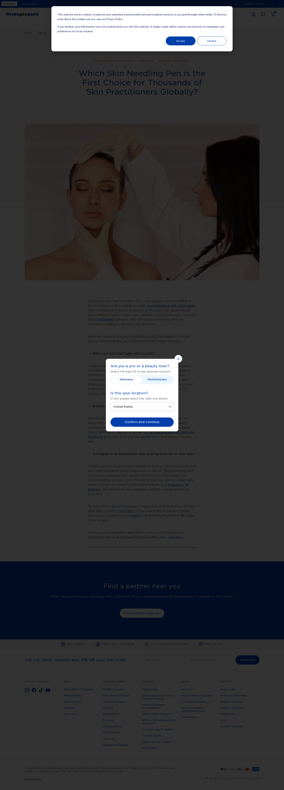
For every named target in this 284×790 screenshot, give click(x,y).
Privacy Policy (114, 19)
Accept (180, 40)
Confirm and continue (142, 422)
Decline (211, 40)
